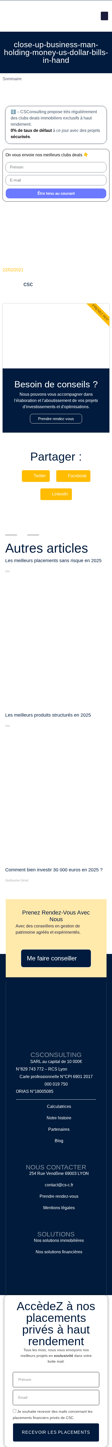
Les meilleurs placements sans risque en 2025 (53, 560)
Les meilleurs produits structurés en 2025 (48, 715)
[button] (104, 16)
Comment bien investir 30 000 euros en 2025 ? (54, 869)
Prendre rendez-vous (56, 418)
